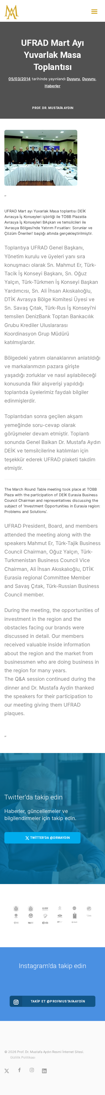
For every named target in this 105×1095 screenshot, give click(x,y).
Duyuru (73, 79)
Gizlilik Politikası (22, 1057)
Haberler (52, 86)
